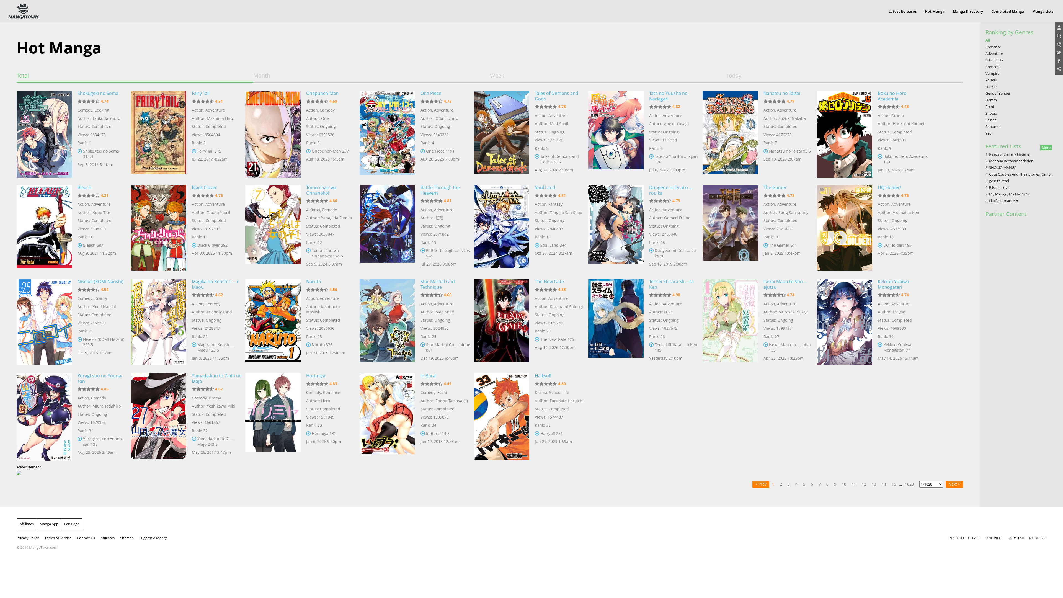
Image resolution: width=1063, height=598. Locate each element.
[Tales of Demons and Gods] (501, 134)
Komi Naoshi (104, 306)
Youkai (991, 80)
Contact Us (86, 537)
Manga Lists (1042, 11)
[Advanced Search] (1059, 44)
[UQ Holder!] (844, 228)
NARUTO (957, 537)
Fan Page (71, 523)
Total (23, 75)
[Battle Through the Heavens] (387, 228)
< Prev (761, 484)
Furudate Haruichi (567, 400)
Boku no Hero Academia (892, 96)
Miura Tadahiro (106, 406)
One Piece (430, 93)
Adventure (215, 110)
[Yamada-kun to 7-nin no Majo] (158, 416)
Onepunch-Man (322, 93)
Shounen (992, 126)
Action (197, 110)
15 (894, 484)
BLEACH (974, 537)
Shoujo (991, 113)
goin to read (999, 180)
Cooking (101, 110)
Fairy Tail (201, 93)
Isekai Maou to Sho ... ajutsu (785, 284)
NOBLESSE (1037, 537)
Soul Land (545, 187)
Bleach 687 (93, 245)
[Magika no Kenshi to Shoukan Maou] (158, 322)
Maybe (899, 312)
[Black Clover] (158, 228)
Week (497, 75)
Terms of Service (58, 537)
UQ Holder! (889, 187)
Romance (331, 392)
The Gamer (775, 187)
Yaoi (988, 133)
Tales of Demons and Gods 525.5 (559, 159)
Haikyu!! (543, 376)
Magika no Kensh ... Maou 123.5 (215, 347)
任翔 (439, 217)
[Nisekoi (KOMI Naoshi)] (44, 322)
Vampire (992, 73)
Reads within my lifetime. (1009, 154)
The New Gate (549, 282)
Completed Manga (1007, 11)
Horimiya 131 (324, 433)
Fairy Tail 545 (209, 151)
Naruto (313, 282)
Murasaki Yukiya (793, 312)
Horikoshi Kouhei (908, 123)
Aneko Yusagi (676, 123)
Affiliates (27, 523)
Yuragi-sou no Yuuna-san (100, 378)
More (1046, 147)
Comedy (85, 110)
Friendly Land (219, 312)
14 (884, 484)
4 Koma (313, 209)
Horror (991, 86)
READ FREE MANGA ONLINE (23, 11)
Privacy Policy (28, 537)
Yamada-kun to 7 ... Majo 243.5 (215, 441)
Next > (954, 484)
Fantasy (555, 204)
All (987, 40)
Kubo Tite (101, 212)
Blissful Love (999, 187)
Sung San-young (793, 212)
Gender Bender (997, 93)
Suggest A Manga (153, 537)
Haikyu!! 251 (551, 433)
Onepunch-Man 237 (330, 151)
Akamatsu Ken (906, 212)
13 (874, 484)
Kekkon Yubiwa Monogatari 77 (897, 347)
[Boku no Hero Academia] (844, 134)
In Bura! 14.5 (438, 433)
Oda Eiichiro (446, 118)
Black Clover (204, 187)
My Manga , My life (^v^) (1009, 194)
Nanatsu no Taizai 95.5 (790, 151)
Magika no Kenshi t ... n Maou (215, 284)
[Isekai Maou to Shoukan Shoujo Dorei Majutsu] (730, 322)
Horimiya (315, 376)
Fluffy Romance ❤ (1004, 200)
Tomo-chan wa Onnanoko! (321, 190)
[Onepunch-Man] (273, 134)
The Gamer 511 (783, 245)
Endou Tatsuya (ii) (451, 400)
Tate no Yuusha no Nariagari (668, 96)
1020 (909, 484)
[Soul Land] (501, 228)
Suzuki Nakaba (792, 118)
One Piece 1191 (440, 151)
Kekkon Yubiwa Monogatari (893, 284)
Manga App (49, 523)
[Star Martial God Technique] (387, 322)
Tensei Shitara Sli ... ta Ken (671, 284)
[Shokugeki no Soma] (44, 134)
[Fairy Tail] (158, 134)
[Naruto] (273, 322)
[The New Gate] (501, 322)
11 (854, 484)
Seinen (991, 119)
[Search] (1059, 36)
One (325, 118)
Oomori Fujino (677, 217)
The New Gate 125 (557, 339)
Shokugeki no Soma (98, 93)
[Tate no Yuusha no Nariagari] (616, 134)
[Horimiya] (273, 416)
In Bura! (428, 376)
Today (733, 75)
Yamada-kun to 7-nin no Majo (217, 378)
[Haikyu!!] (501, 416)
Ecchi (442, 392)
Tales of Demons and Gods (556, 96)
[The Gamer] (730, 228)
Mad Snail (559, 123)
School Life (559, 392)
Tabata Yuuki (218, 212)
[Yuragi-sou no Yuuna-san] (44, 416)
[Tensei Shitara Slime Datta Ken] (616, 322)
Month (261, 75)
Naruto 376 (322, 344)
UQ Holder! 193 (897, 245)
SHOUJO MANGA (1002, 167)
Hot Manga (935, 11)
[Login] (1059, 28)
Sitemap (127, 537)
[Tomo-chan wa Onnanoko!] (273, 228)
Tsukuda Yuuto (106, 118)
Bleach (84, 187)
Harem (991, 99)
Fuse (668, 312)
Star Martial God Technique (437, 284)
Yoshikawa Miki (221, 406)
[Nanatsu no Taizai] (730, 134)
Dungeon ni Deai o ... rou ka (670, 190)
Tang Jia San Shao (566, 212)
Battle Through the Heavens (440, 190)
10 (844, 484)
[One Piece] (387, 134)
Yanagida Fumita (336, 217)
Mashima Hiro (220, 118)
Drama (897, 115)
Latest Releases (903, 11)
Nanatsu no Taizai (781, 93)
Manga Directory (968, 11)
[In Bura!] (387, 416)
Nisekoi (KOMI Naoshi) (100, 282)
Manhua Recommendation (1011, 160)
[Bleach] (44, 228)
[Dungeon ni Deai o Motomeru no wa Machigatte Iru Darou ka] (616, 228)
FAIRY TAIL (1016, 537)
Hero (325, 400)
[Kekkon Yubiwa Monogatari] (844, 322)
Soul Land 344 (553, 245)
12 (864, 484)
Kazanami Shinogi (566, 306)
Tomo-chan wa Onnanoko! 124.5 (327, 253)
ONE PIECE (994, 537)
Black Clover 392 (212, 245)
